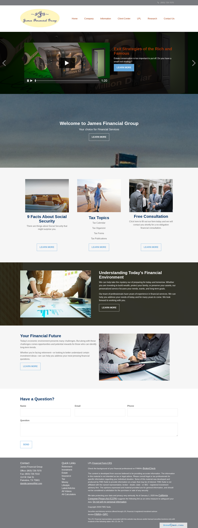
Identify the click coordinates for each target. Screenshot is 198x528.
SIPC (105, 514)
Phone (130, 406)
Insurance (66, 476)
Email (77, 406)
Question (24, 420)
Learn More (124, 67)
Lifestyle (66, 485)
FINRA (97, 514)
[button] (89, 18)
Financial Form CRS (102, 463)
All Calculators (69, 494)
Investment (67, 470)
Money (65, 482)
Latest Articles (68, 488)
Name (23, 406)
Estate (65, 473)
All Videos (67, 491)
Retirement (67, 467)
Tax (63, 479)
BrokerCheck (149, 468)
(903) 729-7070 (167, 2)
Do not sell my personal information (109, 502)
